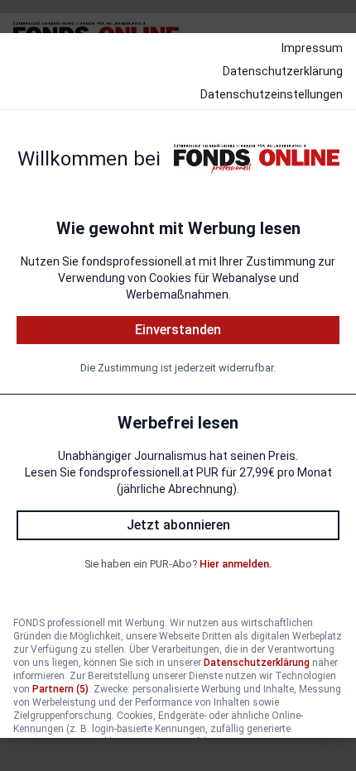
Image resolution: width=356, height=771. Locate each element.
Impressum (312, 48)
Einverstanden (178, 330)
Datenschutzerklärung (283, 71)
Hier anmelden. (236, 564)
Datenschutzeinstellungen (271, 94)
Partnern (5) (60, 689)
